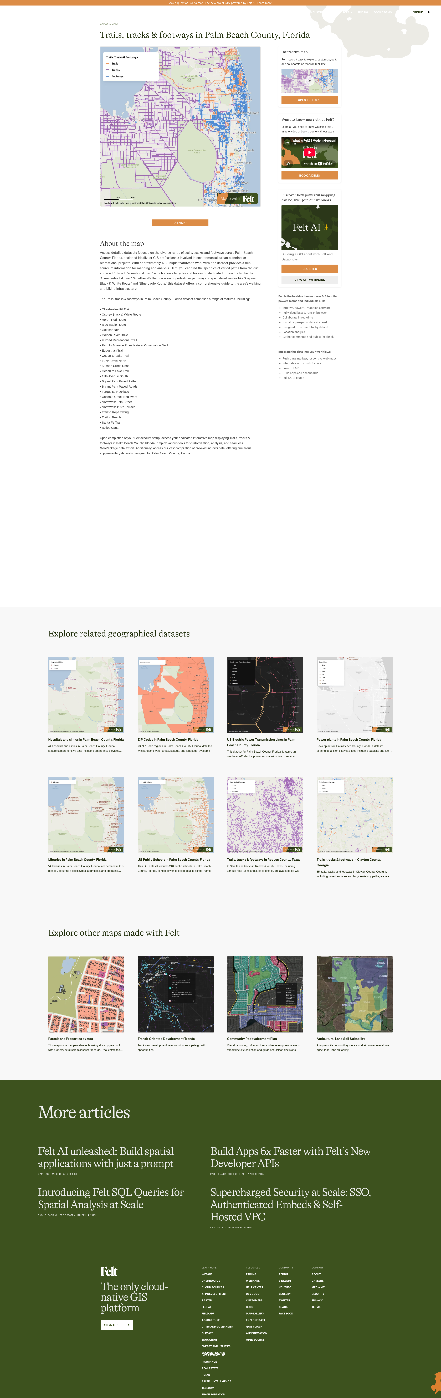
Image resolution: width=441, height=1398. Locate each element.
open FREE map (309, 99)
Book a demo (309, 175)
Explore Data (109, 23)
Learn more (264, 2)
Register (309, 268)
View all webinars (309, 279)
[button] (296, 12)
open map (180, 222)
